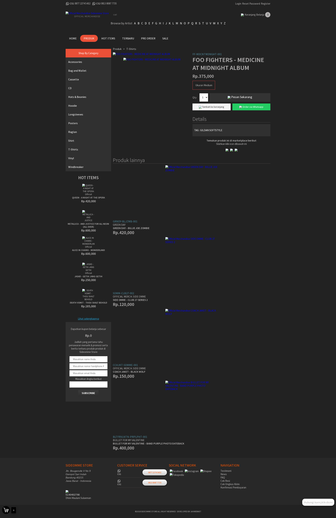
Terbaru (128, 38)
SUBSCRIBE (88, 393)
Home (73, 38)
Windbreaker (75, 167)
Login (238, 3)
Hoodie (72, 105)
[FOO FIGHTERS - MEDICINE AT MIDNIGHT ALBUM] (152, 54)
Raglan (72, 132)
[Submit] (229, 15)
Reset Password (251, 3)
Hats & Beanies (77, 97)
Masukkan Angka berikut (88, 379)
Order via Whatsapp (252, 106)
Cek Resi (225, 480)
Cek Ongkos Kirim (230, 484)
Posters (73, 123)
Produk (89, 38)
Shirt (71, 140)
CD (70, 88)
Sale (165, 38)
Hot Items (108, 38)
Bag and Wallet (77, 70)
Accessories (75, 62)
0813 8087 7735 (109, 3)
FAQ (222, 477)
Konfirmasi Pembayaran (233, 487)
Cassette (73, 79)
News (223, 474)
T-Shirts (73, 149)
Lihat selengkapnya (88, 318)
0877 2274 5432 (82, 3)
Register (265, 3)
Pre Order (148, 38)
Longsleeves (75, 114)
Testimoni (225, 470)
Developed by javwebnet (189, 511)
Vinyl (71, 158)
